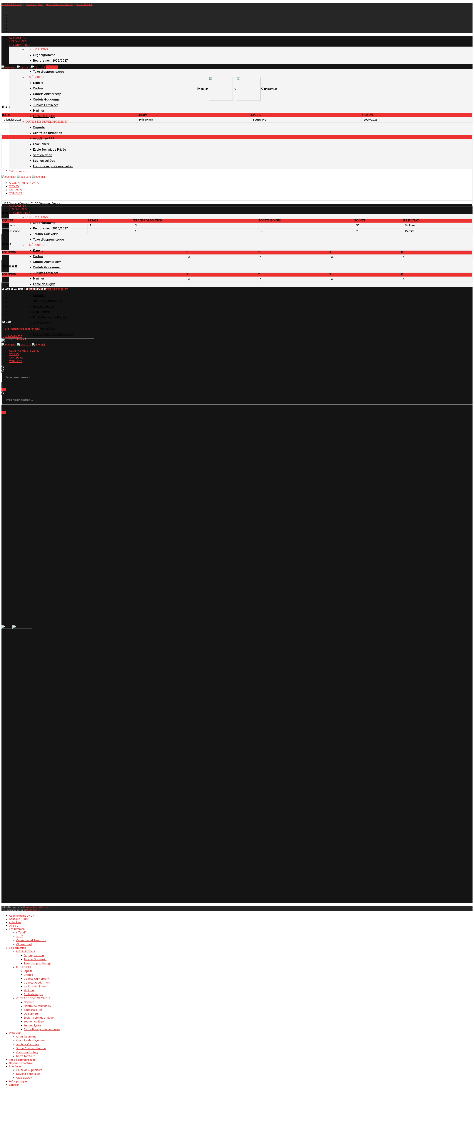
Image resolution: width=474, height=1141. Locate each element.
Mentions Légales (32, 907)
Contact (44, 907)
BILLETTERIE (11, 4)
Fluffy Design (33, 910)
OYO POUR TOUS (59, 4)
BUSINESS (84, 4)
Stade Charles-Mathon (22, 136)
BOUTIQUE (34, 4)
